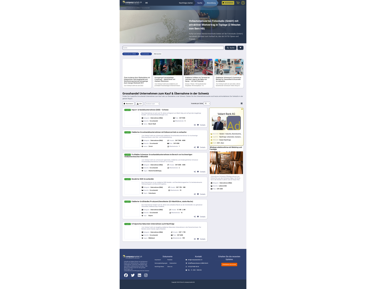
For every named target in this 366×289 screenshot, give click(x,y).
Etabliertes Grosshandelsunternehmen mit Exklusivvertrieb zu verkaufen (159, 132)
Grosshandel (146, 8)
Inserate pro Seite (197, 103)
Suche (232, 48)
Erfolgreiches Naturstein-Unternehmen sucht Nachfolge (153, 224)
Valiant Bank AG (226, 113)
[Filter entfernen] (137, 54)
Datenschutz (173, 263)
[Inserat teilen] (194, 125)
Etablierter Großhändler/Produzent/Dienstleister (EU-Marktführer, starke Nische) (162, 201)
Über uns (169, 266)
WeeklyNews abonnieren (229, 264)
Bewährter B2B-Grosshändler (143, 179)
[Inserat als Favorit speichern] (197, 125)
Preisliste (169, 259)
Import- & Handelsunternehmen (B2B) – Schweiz (150, 110)
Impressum (158, 259)
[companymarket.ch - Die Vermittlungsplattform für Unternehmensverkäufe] (133, 3)
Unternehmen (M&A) (134, 8)
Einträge (123, 8)
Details (202, 125)
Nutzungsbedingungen (161, 263)
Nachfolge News (159, 266)
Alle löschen (157, 54)
